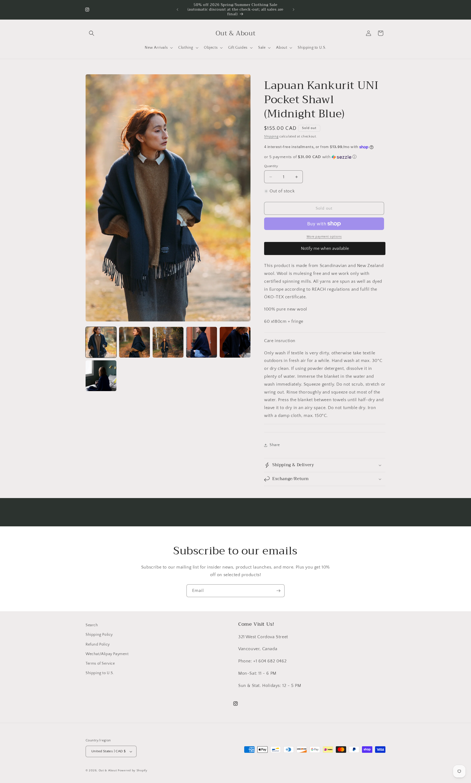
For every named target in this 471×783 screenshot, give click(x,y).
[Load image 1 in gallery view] (101, 342)
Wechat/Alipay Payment (107, 654)
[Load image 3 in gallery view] (168, 342)
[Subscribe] (278, 590)
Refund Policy (98, 644)
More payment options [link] (324, 236)
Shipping (271, 136)
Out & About (108, 770)
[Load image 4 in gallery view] (201, 342)
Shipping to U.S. (100, 673)
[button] (92, 33)
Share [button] (275, 445)
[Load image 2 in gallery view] (134, 342)
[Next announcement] (294, 9)
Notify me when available (325, 248)
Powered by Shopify (132, 770)
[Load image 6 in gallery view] (101, 375)
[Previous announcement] (177, 9)
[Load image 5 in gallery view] (235, 342)
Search (92, 625)
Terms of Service (100, 663)
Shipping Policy (99, 634)
